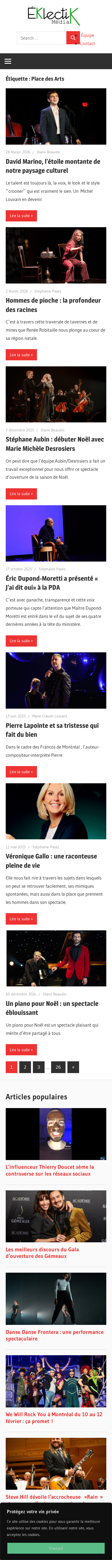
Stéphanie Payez (48, 291)
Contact (87, 43)
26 (58, 1067)
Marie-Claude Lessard (49, 716)
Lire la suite (20, 215)
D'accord (56, 1548)
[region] (56, 1531)
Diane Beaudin (48, 152)
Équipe (87, 35)
